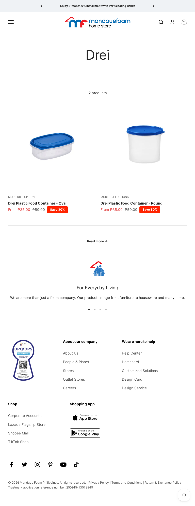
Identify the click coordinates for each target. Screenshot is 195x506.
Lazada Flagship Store (26, 424)
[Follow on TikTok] (76, 464)
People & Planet (76, 362)
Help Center (132, 353)
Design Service (134, 388)
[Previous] (41, 6)
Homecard (130, 362)
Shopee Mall (18, 433)
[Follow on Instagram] (37, 464)
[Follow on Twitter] (24, 464)
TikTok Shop (18, 442)
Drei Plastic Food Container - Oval (37, 203)
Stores (68, 370)
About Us (70, 353)
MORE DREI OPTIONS (22, 197)
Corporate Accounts (24, 415)
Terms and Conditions (126, 482)
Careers (69, 388)
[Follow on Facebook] (11, 464)
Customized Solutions (140, 370)
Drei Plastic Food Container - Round (131, 203)
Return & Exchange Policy (163, 482)
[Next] (154, 6)
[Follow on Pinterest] (50, 464)
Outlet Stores (74, 379)
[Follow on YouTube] (63, 464)
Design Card (132, 379)
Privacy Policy (98, 482)
